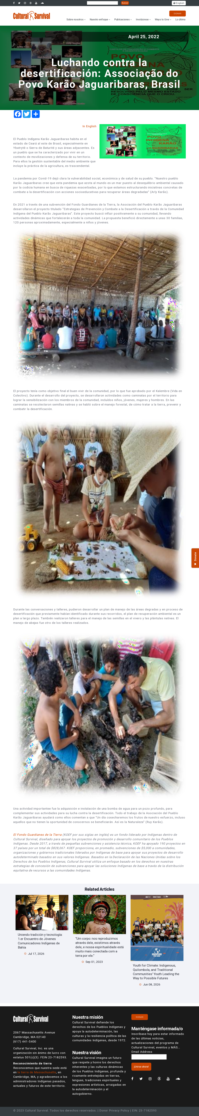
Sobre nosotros (75, 19)
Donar (177, 13)
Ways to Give (162, 19)
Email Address (141, 1052)
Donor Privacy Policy (114, 1110)
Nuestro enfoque (99, 19)
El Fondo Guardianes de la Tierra (37, 834)
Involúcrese (142, 19)
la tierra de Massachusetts (37, 1072)
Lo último (180, 19)
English (179, 3)
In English (89, 126)
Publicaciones (122, 19)
